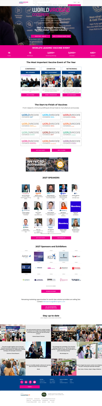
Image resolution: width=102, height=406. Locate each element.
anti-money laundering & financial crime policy (48, 398)
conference (43, 4)
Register (71, 379)
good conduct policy (29, 398)
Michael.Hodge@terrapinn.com (54, 301)
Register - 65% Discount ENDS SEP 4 (74, 5)
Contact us (72, 382)
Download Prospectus (64, 382)
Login (79, 2)
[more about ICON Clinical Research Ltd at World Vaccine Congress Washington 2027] (64, 268)
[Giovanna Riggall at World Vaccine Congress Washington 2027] (50, 223)
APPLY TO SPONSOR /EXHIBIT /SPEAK (61, 36)
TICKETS (30, 386)
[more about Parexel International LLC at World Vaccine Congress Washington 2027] (39, 256)
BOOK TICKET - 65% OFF (40, 36)
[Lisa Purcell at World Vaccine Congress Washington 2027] (50, 189)
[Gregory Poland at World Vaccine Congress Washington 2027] (38, 223)
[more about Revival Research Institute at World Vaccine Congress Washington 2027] (76, 268)
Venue (71, 381)
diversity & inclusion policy (37, 400)
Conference (52, 379)
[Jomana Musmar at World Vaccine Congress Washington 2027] (25, 189)
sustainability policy (45, 400)
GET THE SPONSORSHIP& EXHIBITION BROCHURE (51, 307)
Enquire (61, 381)
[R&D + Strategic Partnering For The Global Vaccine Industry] (23, 2)
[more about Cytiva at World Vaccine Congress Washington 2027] (26, 256)
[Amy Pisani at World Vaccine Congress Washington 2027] (38, 206)
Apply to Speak (52, 382)
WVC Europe (55, 4)
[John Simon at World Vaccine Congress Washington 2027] (75, 206)
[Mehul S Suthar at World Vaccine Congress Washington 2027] (63, 189)
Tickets (75, 2)
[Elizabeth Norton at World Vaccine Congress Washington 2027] (25, 223)
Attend (39, 4)
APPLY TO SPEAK (30, 94)
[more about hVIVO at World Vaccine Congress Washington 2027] (64, 256)
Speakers (53, 381)
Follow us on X (42, 381)
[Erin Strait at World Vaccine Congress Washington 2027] (75, 223)
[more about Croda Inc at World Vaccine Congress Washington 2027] (51, 256)
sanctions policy (52, 400)
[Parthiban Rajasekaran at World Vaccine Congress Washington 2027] (50, 206)
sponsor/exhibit (49, 4)
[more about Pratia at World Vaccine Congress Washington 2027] (76, 256)
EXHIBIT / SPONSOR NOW (51, 94)
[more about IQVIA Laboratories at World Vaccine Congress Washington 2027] (26, 268)
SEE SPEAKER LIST (61, 237)
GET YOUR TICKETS (71, 94)
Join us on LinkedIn (43, 382)
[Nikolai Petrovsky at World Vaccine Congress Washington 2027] (38, 189)
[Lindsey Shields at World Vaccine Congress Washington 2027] (75, 189)
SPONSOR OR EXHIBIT (51, 291)
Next (82, 211)
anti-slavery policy (37, 398)
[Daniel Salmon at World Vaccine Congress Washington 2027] (63, 206)
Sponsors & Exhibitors (64, 379)
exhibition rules (28, 400)
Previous (20, 211)
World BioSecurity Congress (62, 4)
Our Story (41, 379)
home (36, 4)
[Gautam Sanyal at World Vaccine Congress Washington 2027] (63, 223)
